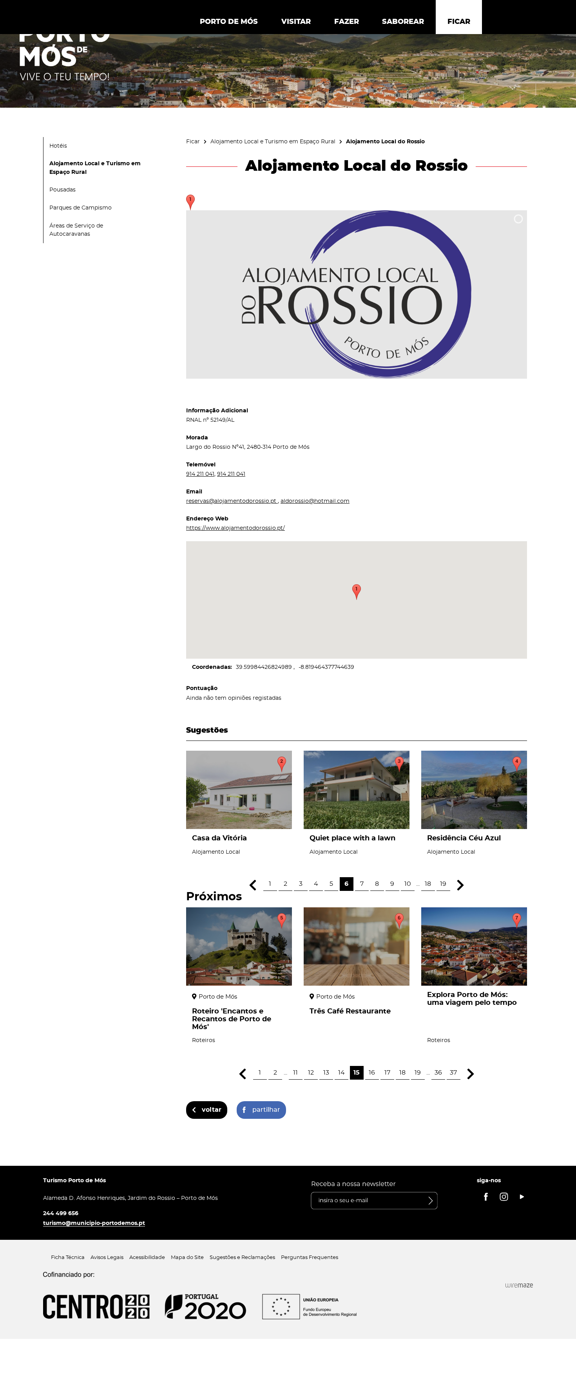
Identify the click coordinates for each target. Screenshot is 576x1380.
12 (311, 1072)
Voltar (211, 1110)
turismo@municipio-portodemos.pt (94, 1223)
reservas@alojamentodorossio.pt (232, 501)
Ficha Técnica (68, 1257)
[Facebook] (486, 1197)
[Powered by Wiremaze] (519, 1285)
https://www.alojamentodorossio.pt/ (235, 528)
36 (438, 1072)
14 (341, 1072)
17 (387, 1072)
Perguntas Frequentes (309, 1257)
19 (443, 884)
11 (295, 1072)
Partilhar (266, 1110)
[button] (356, 592)
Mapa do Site (187, 1257)
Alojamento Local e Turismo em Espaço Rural (272, 142)
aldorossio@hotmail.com (315, 501)
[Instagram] (504, 1197)
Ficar (193, 142)
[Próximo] (460, 885)
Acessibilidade (147, 1257)
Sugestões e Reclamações (242, 1257)
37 (453, 1072)
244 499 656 (60, 1213)
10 (407, 884)
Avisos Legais (107, 1257)
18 (428, 884)
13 (326, 1072)
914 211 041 (200, 474)
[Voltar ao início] (65, 51)
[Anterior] (253, 885)
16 (372, 1072)
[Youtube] (522, 1197)
